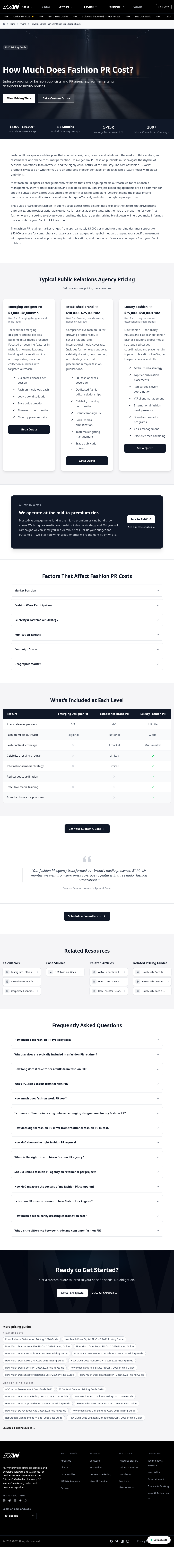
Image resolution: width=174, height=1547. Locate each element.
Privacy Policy (144, 1541)
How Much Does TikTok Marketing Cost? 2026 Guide (103, 1396)
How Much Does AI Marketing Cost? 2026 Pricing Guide (36, 1396)
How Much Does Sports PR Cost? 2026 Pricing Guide (34, 1367)
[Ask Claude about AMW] (9, 1500)
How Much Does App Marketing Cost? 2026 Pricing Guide (37, 1403)
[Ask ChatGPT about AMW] (4, 1500)
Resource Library (128, 1460)
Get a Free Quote (72, 1293)
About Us (66, 1460)
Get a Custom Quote (56, 98)
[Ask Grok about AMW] (25, 1500)
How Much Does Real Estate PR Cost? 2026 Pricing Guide (103, 1367)
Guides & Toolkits (128, 1467)
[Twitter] (116, 1541)
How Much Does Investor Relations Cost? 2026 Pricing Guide (39, 1374)
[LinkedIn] (122, 1541)
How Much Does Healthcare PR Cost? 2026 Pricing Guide (112, 1374)
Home (12, 24)
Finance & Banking (158, 1486)
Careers (65, 1488)
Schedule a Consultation (84, 916)
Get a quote (160, 1539)
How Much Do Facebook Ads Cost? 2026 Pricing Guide (35, 1410)
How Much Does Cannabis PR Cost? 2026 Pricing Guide (36, 1353)
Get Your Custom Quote (85, 829)
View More (125, 1487)
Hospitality (154, 1472)
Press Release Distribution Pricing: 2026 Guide (31, 1339)
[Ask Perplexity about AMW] (15, 1500)
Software (95, 1460)
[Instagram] (127, 1541)
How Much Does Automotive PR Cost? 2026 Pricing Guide (37, 1346)
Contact (137, 6)
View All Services (104, 1293)
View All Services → (101, 1481)
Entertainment (156, 1479)
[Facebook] (111, 1541)
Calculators (125, 1474)
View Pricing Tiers (19, 98)
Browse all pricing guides (19, 1427)
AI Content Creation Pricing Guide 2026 (81, 1389)
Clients (46, 6)
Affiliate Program (70, 1481)
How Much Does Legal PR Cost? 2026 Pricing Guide (105, 1346)
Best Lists (124, 1481)
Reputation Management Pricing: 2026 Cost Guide (33, 1417)
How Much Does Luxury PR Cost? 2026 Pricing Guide (34, 1360)
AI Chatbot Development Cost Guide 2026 (28, 1389)
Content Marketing (100, 1474)
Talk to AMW (139, 519)
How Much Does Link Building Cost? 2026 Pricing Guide (104, 1410)
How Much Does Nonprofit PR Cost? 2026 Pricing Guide (102, 1360)
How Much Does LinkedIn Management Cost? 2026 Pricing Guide (106, 1417)
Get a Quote (163, 6)
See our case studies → (141, 527)
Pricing (23, 24)
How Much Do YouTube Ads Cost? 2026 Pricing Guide (107, 1403)
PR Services (96, 1467)
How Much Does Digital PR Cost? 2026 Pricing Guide (94, 1339)
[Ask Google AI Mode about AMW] (20, 1500)
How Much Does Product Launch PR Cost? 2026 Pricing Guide (108, 1353)
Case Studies (68, 1474)
